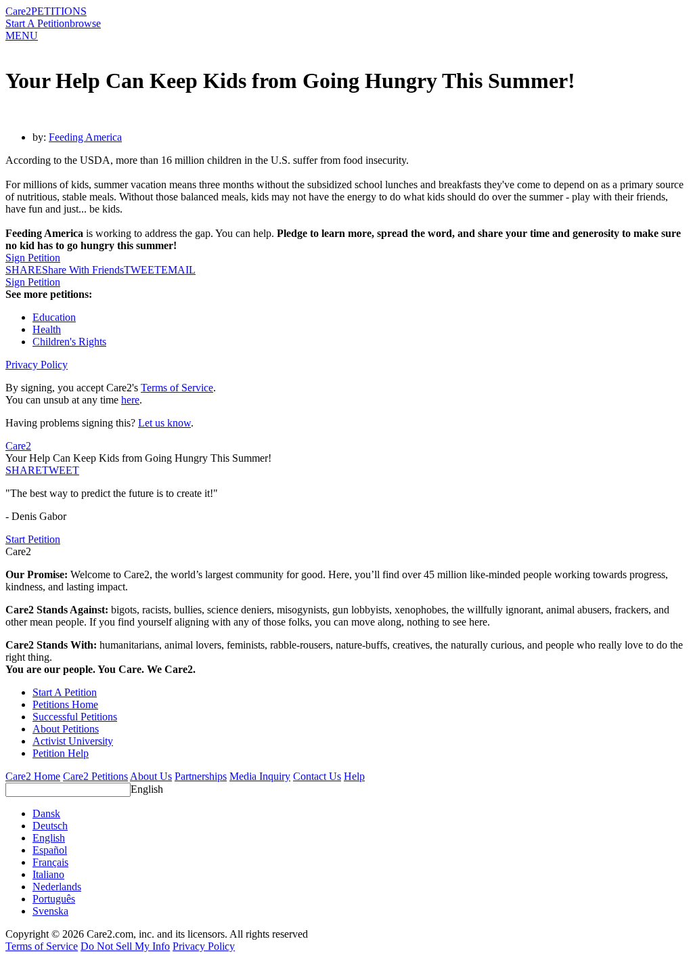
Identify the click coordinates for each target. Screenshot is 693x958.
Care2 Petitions (95, 776)
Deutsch (50, 825)
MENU (21, 35)
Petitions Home (65, 704)
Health (46, 329)
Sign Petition (32, 257)
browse (85, 23)
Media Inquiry (259, 776)
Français (50, 862)
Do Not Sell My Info (125, 946)
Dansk (46, 813)
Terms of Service (177, 387)
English (147, 789)
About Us (151, 776)
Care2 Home (32, 776)
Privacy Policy (36, 364)
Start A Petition (37, 23)
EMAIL (178, 270)
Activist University (72, 741)
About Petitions (65, 729)
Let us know (164, 423)
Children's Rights (69, 341)
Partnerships (201, 776)
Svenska (50, 911)
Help (354, 776)
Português (53, 899)
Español (49, 850)
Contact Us (317, 776)
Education (54, 317)
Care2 (18, 11)
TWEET (142, 270)
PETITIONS (59, 11)
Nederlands (56, 886)
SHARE (23, 470)
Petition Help (60, 753)
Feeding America (85, 137)
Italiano (48, 874)
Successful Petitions (74, 716)
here (130, 400)
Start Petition (32, 539)
